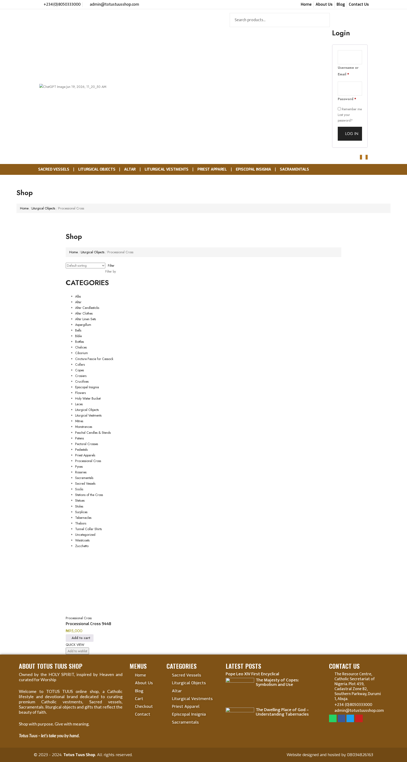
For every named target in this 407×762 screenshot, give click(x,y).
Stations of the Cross (89, 494)
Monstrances (83, 426)
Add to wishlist (77, 651)
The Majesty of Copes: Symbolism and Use (277, 682)
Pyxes (79, 466)
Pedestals (81, 449)
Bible (78, 336)
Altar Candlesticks (87, 307)
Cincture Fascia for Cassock (94, 358)
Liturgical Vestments (166, 169)
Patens (79, 438)
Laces (79, 404)
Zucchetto (82, 546)
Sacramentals (294, 169)
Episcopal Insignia (253, 169)
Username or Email (348, 71)
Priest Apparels (85, 455)
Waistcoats (82, 540)
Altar (130, 169)
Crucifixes (82, 381)
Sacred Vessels (53, 169)
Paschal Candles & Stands (93, 432)
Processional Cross (88, 461)
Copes (79, 370)
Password (347, 99)
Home (24, 208)
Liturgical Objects (96, 169)
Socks (79, 489)
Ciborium (81, 353)
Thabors (80, 523)
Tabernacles (83, 517)
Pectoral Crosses (86, 444)
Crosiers (80, 375)
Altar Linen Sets (85, 319)
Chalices (81, 347)
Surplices (81, 512)
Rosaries (80, 472)
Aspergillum (83, 324)
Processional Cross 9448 (88, 623)
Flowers (80, 392)
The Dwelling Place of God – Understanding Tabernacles (282, 712)
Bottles (79, 341)
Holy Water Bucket (88, 398)
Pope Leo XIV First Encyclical (252, 674)
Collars (80, 364)
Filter (111, 265)
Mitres (79, 421)
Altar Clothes (84, 313)
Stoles (79, 506)
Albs (78, 296)
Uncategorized (85, 534)
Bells (78, 330)
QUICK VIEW (75, 644)
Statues (80, 500)
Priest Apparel (212, 169)
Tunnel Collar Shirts (88, 529)
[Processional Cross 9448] (97, 583)
